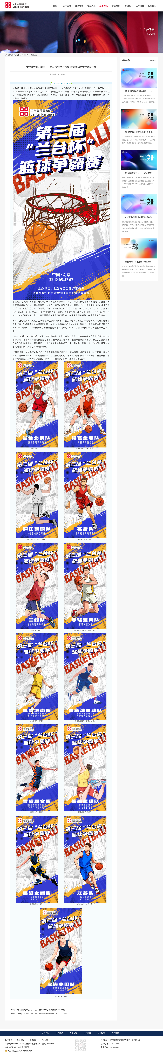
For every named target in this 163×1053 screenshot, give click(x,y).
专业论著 (116, 6)
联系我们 (152, 6)
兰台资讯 (103, 6)
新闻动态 (34, 55)
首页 (55, 6)
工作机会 (140, 6)
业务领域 (79, 6)
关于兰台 (67, 6)
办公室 (128, 6)
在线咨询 (115, 1033)
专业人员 (91, 6)
